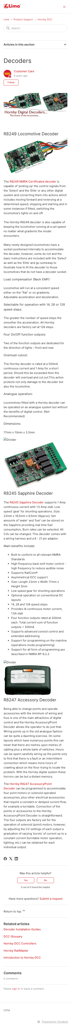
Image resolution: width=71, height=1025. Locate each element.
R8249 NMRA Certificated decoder (33, 181)
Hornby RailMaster (16, 950)
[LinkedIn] (16, 858)
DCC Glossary (13, 936)
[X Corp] (10, 858)
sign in (16, 988)
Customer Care (24, 71)
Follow (11, 82)
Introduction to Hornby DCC (22, 957)
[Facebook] (5, 858)
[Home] (17, 8)
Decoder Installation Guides (22, 929)
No (45, 880)
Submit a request (51, 898)
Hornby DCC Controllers (20, 943)
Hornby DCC (44, 19)
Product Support (23, 19)
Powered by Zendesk (55, 1021)
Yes (26, 880)
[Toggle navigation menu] (64, 6)
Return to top (13, 911)
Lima (6, 19)
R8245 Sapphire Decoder (27, 502)
